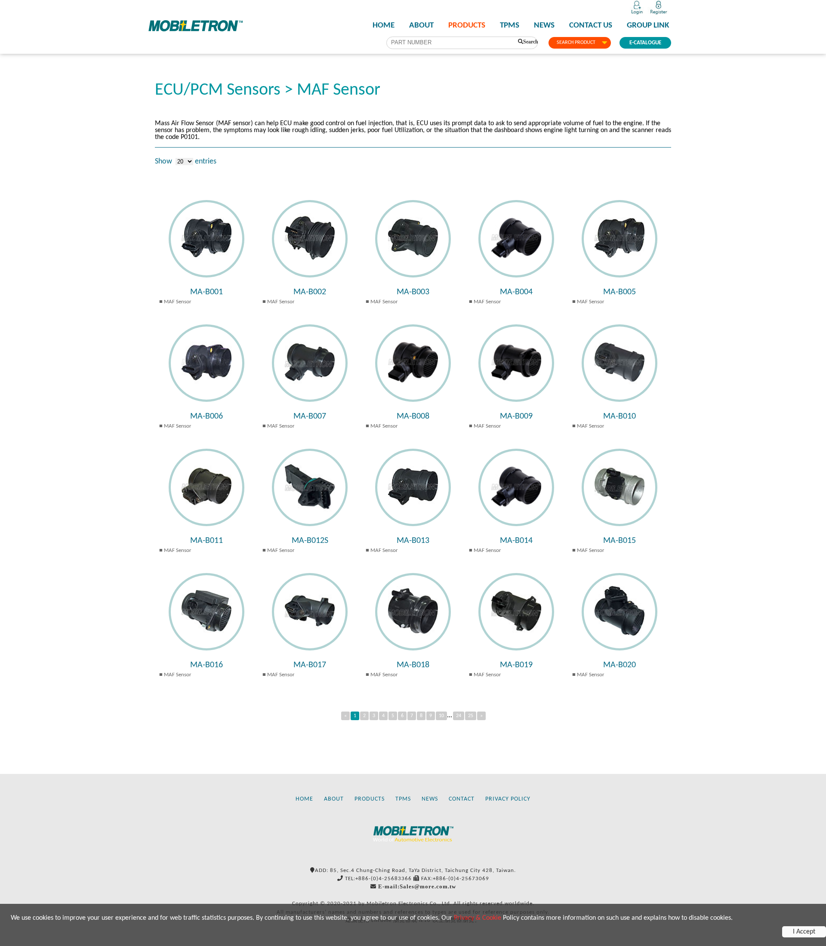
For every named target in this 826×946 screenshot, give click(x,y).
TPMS (509, 26)
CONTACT (462, 799)
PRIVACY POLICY (507, 799)
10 (441, 715)
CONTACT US (590, 26)
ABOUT (421, 26)
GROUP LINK (648, 26)
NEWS (544, 26)
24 (458, 715)
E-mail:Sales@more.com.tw (417, 886)
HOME (384, 26)
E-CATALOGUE (645, 43)
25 (470, 715)
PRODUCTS (466, 26)
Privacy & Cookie (477, 918)
